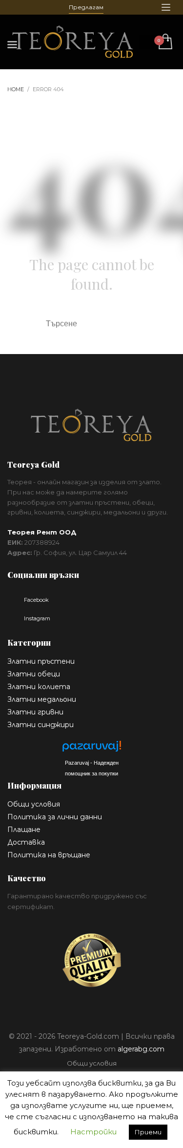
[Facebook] (14, 7)
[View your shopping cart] (165, 42)
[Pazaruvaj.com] (91, 749)
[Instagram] (29, 7)
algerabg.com (141, 1049)
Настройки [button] (93, 1131)
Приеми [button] (148, 1132)
